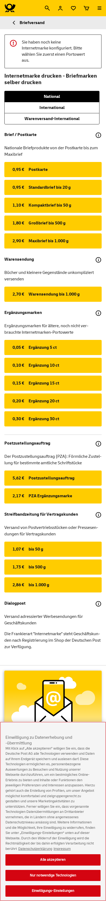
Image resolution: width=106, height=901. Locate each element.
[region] (53, 811)
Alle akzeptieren (53, 859)
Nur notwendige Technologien (53, 875)
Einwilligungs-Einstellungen (53, 891)
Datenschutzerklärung (35, 849)
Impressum (62, 849)
